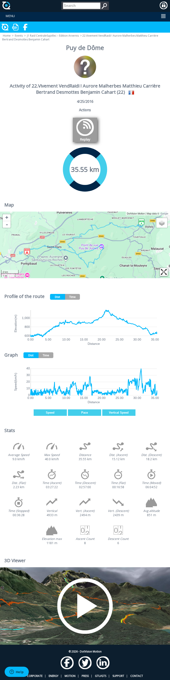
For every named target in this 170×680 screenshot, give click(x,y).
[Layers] (161, 223)
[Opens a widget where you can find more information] (16, 672)
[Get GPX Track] (15, 27)
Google (164, 213)
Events (19, 36)
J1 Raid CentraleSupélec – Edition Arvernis (53, 36)
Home (7, 36)
